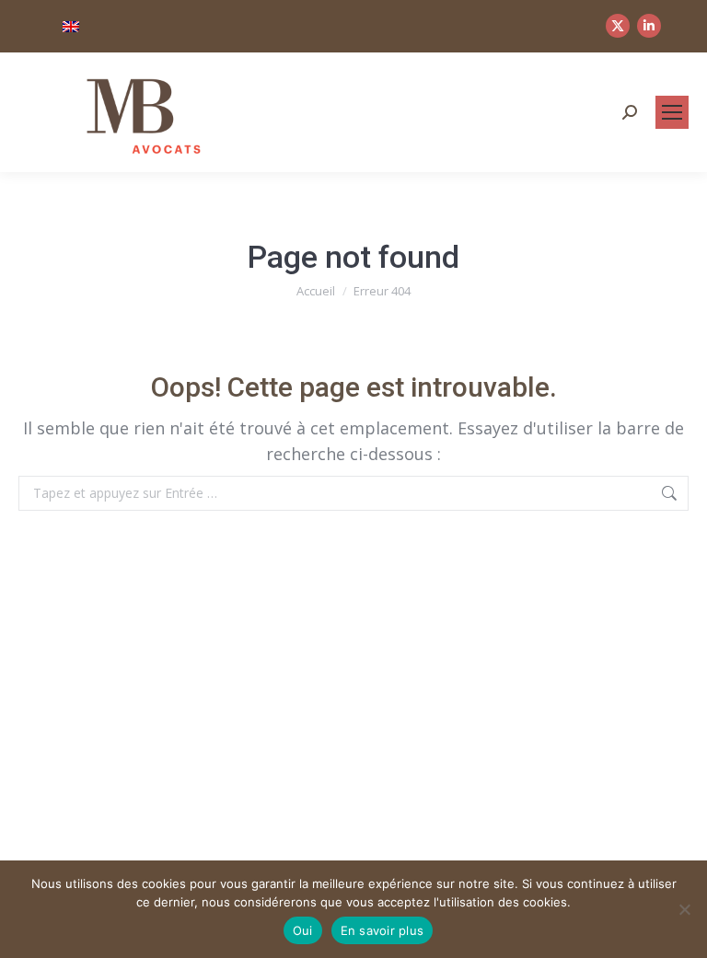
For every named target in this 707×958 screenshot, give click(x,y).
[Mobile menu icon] (672, 112)
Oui (303, 930)
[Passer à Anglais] (70, 26)
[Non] (684, 909)
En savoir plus (382, 930)
